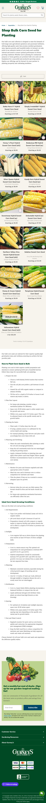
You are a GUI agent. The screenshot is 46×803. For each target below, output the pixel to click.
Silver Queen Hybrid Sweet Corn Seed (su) (11, 180)
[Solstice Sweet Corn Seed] (34, 238)
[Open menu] (3, 8)
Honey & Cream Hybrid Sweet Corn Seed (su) (11, 292)
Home (3, 25)
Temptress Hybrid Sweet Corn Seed (34, 292)
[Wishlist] (37, 8)
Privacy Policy (7, 715)
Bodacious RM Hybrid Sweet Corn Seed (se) (34, 144)
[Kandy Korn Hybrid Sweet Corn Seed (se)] (34, 165)
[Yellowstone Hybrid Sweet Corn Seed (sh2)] (11, 313)
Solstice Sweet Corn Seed (34, 252)
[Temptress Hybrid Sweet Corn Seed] (34, 277)
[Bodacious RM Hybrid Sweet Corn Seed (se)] (34, 128)
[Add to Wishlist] (20, 101)
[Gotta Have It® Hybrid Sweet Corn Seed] (11, 92)
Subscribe (32, 708)
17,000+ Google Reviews (28, 1)
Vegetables (11, 25)
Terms (24, 801)
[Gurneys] (23, 7)
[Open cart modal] (42, 8)
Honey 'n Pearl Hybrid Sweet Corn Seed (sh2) (11, 144)
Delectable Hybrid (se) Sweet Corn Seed (34, 216)
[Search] (42, 15)
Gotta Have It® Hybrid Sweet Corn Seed (11, 107)
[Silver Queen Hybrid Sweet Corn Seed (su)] (11, 165)
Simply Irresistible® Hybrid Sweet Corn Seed (34, 107)
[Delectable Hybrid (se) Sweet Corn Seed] (34, 201)
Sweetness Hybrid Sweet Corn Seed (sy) (11, 216)
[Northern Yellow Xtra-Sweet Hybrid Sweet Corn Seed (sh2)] (11, 238)
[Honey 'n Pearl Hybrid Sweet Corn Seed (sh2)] (11, 128)
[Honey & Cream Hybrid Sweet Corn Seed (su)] (11, 277)
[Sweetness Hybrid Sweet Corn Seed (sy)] (11, 201)
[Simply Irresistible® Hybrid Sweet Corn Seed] (34, 92)
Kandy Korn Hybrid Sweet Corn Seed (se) (34, 180)
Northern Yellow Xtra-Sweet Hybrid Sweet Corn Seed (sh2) (11, 254)
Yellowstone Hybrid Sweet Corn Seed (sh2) (11, 328)
